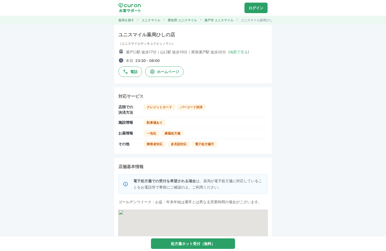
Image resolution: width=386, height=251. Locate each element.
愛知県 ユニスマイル (182, 20)
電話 (134, 71)
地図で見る (238, 52)
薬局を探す (126, 20)
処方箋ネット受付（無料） (193, 243)
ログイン (256, 8)
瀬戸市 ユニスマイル (218, 20)
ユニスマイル (151, 20)
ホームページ (168, 71)
